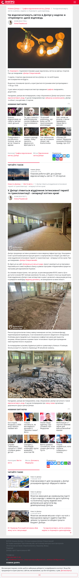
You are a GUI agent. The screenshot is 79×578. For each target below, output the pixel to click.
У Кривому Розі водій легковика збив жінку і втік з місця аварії (23, 529)
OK (39, 575)
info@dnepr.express (16, 560)
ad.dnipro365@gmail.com (56, 560)
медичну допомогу (32, 279)
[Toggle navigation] (74, 2)
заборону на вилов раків (54, 98)
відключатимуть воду (16, 98)
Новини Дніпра (14, 9)
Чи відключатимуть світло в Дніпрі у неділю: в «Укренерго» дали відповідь (56, 529)
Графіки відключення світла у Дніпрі (36, 9)
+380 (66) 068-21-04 (13, 557)
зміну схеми (50, 403)
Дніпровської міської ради (33, 264)
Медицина (29, 463)
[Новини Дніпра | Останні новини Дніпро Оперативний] (8, 2)
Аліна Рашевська (20, 23)
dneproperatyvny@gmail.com (34, 560)
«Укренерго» (14, 71)
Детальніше (65, 570)
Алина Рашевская (20, 199)
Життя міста (27, 184)
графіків (50, 89)
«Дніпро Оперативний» (32, 73)
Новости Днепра (14, 184)
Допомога (35, 460)
